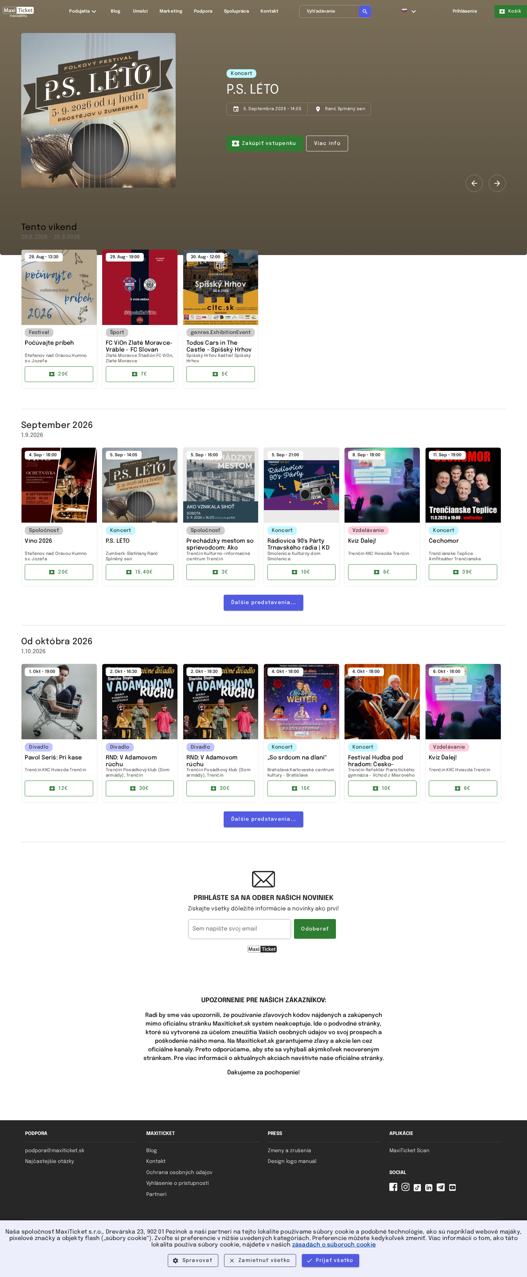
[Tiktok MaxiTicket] (419, 1190)
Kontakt (156, 1161)
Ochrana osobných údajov (179, 1172)
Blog (151, 1150)
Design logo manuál (292, 1161)
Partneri (156, 1194)
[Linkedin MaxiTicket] (430, 1190)
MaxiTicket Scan (409, 1150)
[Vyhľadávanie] (365, 11)
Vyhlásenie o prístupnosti (177, 1183)
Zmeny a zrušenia (289, 1150)
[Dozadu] (474, 183)
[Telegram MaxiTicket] (442, 1190)
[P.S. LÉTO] (98, 110)
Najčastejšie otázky (49, 1161)
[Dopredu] (497, 183)
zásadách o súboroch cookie (334, 1245)
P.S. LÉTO (253, 90)
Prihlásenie (465, 11)
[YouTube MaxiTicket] (454, 1190)
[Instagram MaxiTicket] (407, 1190)
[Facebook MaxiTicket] (394, 1190)
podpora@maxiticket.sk (54, 1150)
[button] (409, 11)
